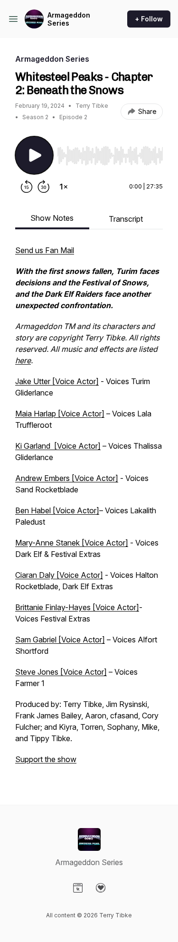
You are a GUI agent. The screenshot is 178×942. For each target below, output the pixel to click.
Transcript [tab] (126, 219)
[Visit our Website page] (78, 888)
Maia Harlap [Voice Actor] (59, 413)
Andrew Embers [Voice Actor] (66, 478)
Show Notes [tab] (52, 218)
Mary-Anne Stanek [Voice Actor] (71, 542)
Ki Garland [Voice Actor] (58, 446)
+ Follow (149, 19)
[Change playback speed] (63, 186)
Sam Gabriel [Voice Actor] (60, 639)
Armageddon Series (68, 19)
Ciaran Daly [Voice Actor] (59, 575)
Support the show (45, 759)
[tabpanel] (89, 509)
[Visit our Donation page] (100, 888)
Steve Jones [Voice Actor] (61, 672)
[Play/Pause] (34, 155)
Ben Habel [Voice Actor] (57, 510)
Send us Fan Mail (44, 250)
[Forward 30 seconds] (43, 186)
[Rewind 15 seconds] (26, 186)
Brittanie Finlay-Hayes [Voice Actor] (77, 607)
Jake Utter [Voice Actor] (57, 381)
